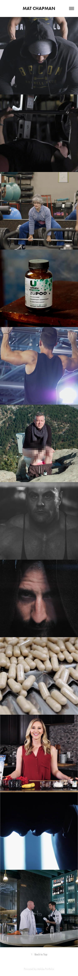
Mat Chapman (39, 8)
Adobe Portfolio (45, 968)
